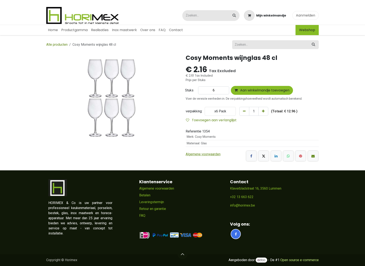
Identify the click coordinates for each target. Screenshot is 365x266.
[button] (182, 254)
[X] (264, 156)
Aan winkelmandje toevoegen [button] (264, 90)
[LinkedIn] (276, 156)
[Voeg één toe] (263, 111)
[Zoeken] (234, 15)
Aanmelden (305, 15)
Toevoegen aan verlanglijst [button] (214, 120)
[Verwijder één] (244, 111)
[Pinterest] (301, 156)
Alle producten (57, 45)
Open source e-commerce (299, 260)
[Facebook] (251, 156)
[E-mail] (313, 156)
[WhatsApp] (288, 156)
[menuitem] (53, 30)
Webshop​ (307, 30)
